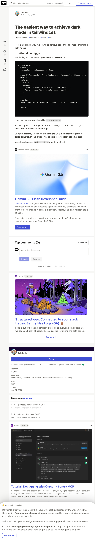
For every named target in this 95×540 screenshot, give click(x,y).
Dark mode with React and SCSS (25, 415)
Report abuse (60, 266)
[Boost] (4, 69)
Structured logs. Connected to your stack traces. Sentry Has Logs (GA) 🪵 (46, 321)
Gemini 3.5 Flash (23, 203)
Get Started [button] (9, 535)
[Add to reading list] (4, 61)
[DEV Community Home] (4, 3)
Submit (24, 259)
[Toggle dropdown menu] (87, 149)
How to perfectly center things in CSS (28, 406)
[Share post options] (4, 78)
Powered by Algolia (54, 3)
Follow (52, 359)
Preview (36, 259)
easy (43, 38)
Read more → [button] (22, 227)
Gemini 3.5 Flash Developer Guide (40, 199)
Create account (84, 3)
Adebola (24, 12)
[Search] (11, 3)
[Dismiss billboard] (91, 505)
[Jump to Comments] (4, 52)
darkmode (33, 38)
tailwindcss (21, 38)
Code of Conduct (44, 266)
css (50, 38)
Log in (70, 3)
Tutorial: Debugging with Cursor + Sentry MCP (42, 486)
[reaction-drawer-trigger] (5, 43)
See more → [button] (51, 337)
